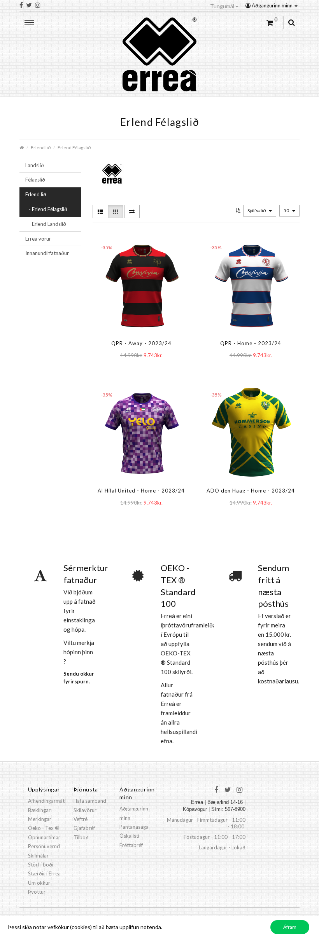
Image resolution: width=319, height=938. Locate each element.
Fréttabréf (131, 845)
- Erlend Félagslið (46, 209)
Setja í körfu (128, 371)
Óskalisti (129, 836)
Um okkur (39, 883)
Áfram (289, 927)
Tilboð (81, 837)
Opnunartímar (44, 837)
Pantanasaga (134, 827)
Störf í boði (40, 864)
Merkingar (39, 819)
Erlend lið (41, 147)
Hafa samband (90, 801)
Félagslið (35, 179)
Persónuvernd (44, 846)
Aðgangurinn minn (272, 5)
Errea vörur (38, 239)
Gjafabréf (84, 828)
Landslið (34, 165)
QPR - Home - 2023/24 (250, 343)
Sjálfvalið (256, 210)
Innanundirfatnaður (47, 253)
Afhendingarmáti (47, 801)
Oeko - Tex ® (44, 828)
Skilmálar (38, 855)
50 (287, 210)
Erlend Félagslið (74, 147)
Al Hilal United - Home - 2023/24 (141, 490)
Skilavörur (85, 810)
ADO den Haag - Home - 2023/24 (251, 490)
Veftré (81, 819)
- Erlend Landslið (45, 224)
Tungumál (222, 6)
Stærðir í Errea (44, 873)
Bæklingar (39, 810)
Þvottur (37, 892)
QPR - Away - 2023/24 (141, 343)
